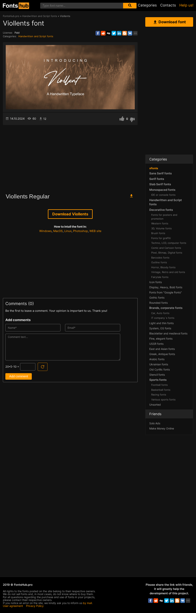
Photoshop (80, 231)
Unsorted (155, 404)
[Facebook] (98, 33)
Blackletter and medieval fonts (168, 333)
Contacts (168, 5)
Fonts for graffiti (161, 238)
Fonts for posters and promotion (164, 216)
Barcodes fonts (160, 257)
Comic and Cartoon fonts (166, 247)
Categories (147, 5)
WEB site (95, 231)
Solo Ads (154, 423)
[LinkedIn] (119, 33)
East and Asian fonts (162, 348)
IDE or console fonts (163, 194)
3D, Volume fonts (161, 228)
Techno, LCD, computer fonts (168, 242)
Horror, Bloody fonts (163, 267)
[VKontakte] (130, 33)
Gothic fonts (156, 297)
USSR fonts (156, 343)
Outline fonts (159, 262)
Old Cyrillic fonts (159, 369)
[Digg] (108, 33)
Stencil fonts (157, 374)
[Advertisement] (70, 157)
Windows (45, 231)
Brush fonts (158, 233)
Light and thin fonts (161, 323)
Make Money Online (161, 428)
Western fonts (159, 223)
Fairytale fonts (159, 277)
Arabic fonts (156, 359)
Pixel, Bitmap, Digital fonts (166, 252)
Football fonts (159, 384)
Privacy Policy (35, 605)
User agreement (13, 605)
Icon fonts (155, 282)
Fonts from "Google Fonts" (165, 292)
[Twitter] (114, 33)
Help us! (186, 5)
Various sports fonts (163, 399)
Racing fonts (158, 394)
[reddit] (103, 33)
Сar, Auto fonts (160, 313)
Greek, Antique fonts (162, 354)
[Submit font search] (129, 5)
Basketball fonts (160, 389)
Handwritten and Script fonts (35, 36)
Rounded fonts (158, 302)
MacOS (58, 231)
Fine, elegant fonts (160, 338)
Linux (68, 231)
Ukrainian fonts (158, 364)
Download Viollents (70, 214)
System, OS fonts (160, 328)
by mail (87, 603)
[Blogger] (124, 33)
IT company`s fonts (162, 317)
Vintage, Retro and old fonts (168, 272)
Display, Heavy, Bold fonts (165, 287)
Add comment (18, 376)
